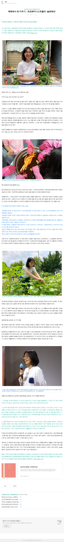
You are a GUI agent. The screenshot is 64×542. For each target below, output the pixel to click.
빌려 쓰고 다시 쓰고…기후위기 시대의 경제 (11, 497)
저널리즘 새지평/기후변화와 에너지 (32, 9)
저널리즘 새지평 (5, 494)
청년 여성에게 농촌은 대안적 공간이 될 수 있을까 (11, 504)
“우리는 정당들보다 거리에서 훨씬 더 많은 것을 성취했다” (11, 501)
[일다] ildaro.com (32, 33)
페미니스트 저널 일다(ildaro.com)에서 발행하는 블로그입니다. (17, 523)
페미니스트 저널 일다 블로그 (12, 521)
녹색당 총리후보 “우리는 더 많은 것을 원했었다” (11, 506)
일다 (6, 1)
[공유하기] (7, 486)
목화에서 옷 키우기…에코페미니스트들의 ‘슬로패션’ (32, 11)
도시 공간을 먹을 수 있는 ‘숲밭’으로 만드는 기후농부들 (11, 499)
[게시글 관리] (9, 486)
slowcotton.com (14, 87)
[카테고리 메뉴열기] (61, 2)
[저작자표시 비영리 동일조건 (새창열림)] (20, 486)
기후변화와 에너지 (14, 494)
